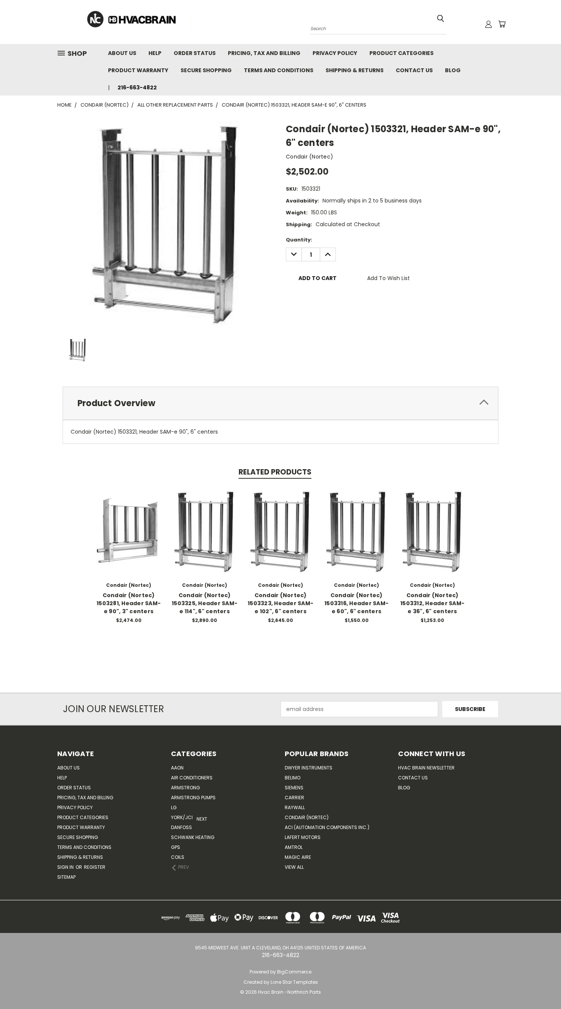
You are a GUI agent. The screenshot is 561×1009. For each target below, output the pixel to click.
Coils (177, 857)
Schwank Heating (192, 837)
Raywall (295, 807)
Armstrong (185, 787)
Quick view (128, 523)
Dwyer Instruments (308, 767)
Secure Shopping (206, 70)
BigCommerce (294, 972)
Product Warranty (138, 70)
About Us (122, 53)
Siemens (294, 787)
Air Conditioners (192, 777)
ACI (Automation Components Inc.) (327, 827)
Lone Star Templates (294, 982)
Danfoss (181, 827)
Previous (541, 985)
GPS (175, 847)
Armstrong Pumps (193, 797)
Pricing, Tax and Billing (264, 53)
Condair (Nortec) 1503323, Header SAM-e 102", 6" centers (280, 603)
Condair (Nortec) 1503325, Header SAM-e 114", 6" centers (204, 603)
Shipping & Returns (355, 70)
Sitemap (66, 877)
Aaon (177, 767)
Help (154, 53)
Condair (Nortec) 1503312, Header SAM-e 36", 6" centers (432, 603)
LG (174, 807)
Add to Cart (129, 537)
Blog (453, 70)
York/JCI (182, 817)
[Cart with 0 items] (502, 24)
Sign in (66, 867)
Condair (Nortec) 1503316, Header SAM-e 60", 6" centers (356, 603)
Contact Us (414, 70)
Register (94, 867)
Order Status (195, 53)
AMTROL (294, 847)
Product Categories (401, 53)
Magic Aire (298, 857)
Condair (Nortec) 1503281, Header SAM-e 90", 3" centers (129, 603)
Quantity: (299, 239)
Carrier (294, 797)
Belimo (292, 777)
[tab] (280, 403)
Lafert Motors (303, 837)
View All (294, 867)
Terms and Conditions (278, 70)
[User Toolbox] (488, 24)
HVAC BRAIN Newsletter (426, 767)
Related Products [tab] (275, 472)
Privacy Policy (335, 53)
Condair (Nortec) (307, 817)
